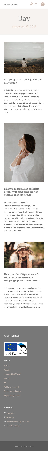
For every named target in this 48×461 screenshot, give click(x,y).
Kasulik (7, 378)
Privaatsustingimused (12, 391)
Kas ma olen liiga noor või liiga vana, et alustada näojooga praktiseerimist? (22, 277)
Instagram (10, 413)
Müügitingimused (11, 386)
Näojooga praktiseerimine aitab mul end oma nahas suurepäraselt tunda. (21, 192)
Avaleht (7, 365)
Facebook (10, 417)
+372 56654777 (13, 425)
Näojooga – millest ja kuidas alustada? (23, 81)
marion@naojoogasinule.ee (18, 421)
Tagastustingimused (12, 395)
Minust (7, 370)
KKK (6, 382)
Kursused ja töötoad (12, 374)
